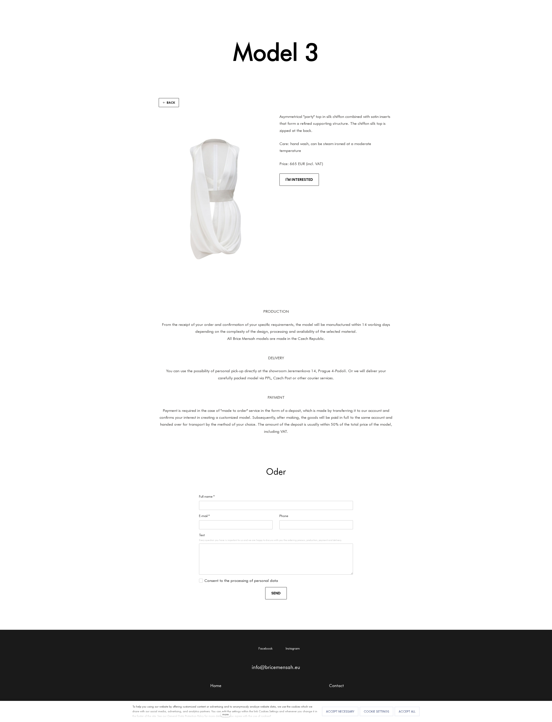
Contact (336, 685)
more (225, 714)
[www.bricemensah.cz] (17, 12)
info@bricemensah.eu (276, 667)
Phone (283, 516)
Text (202, 535)
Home (215, 685)
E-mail (204, 516)
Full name (207, 497)
